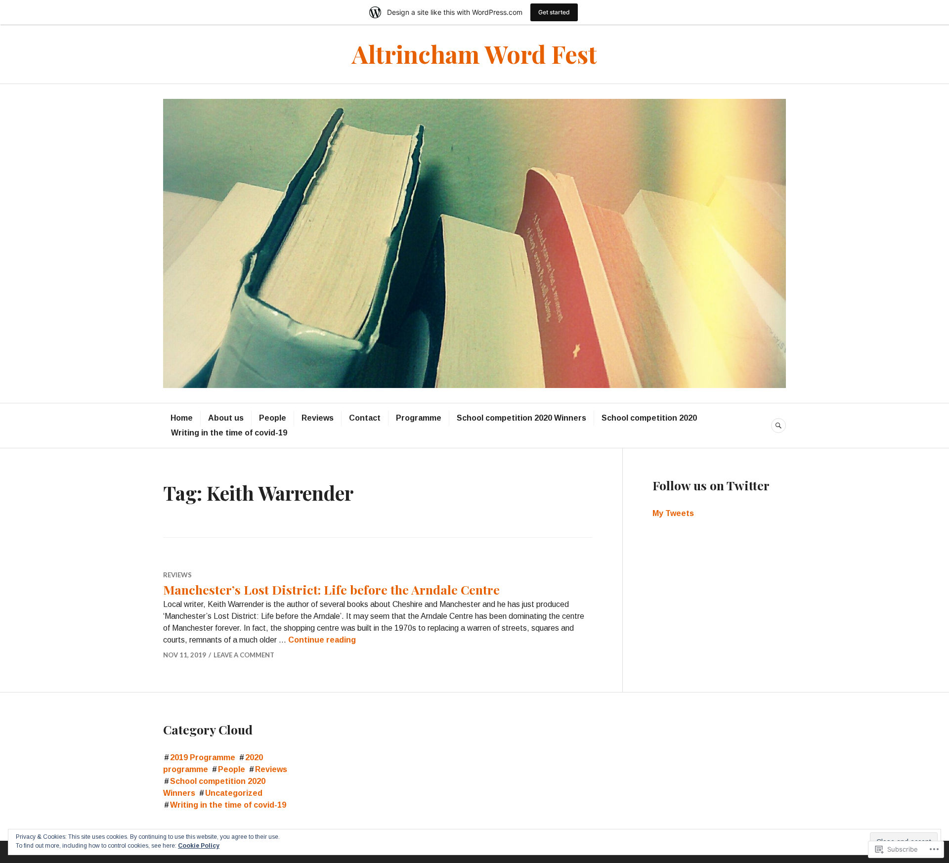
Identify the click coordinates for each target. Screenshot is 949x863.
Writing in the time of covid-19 (229, 433)
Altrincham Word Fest (474, 54)
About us (226, 418)
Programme (418, 418)
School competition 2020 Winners (521, 418)
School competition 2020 (649, 418)
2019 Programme (202, 757)
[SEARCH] (778, 425)
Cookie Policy (198, 845)
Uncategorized (233, 793)
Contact (365, 418)
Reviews (318, 418)
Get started (554, 12)
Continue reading (322, 640)
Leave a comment (244, 655)
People (272, 418)
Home (182, 418)
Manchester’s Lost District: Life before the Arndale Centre (331, 589)
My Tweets (673, 513)
